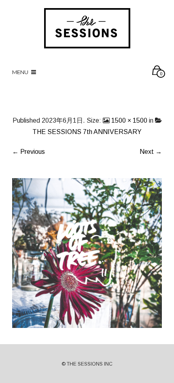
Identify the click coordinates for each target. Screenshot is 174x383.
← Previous (28, 151)
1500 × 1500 (129, 120)
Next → (151, 151)
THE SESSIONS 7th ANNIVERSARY (87, 131)
